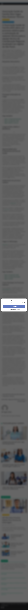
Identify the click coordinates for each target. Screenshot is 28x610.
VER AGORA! (14, 306)
